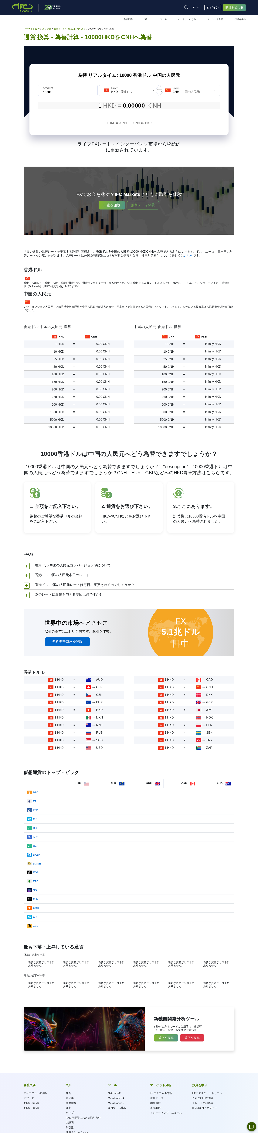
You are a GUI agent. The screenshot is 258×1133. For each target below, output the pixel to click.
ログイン (213, 7)
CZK (99, 694)
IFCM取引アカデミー (204, 1107)
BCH (36, 828)
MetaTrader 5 (116, 1102)
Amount (48, 88)
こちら (188, 255)
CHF (99, 687)
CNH (209, 687)
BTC (35, 792)
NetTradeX (114, 1093)
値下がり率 (192, 1037)
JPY (209, 710)
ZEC (35, 925)
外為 (68, 1093)
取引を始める (234, 7)
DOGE (37, 863)
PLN (209, 725)
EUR (99, 702)
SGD (99, 740)
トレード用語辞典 (202, 1102)
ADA (35, 836)
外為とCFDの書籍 (203, 1098)
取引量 (70, 1127)
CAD (209, 679)
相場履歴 (155, 1102)
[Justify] (186, 7)
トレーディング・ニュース (166, 1112)
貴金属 (70, 1098)
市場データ (156, 1098)
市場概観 (155, 1107)
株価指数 (71, 1102)
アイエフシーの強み (35, 1093)
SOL (35, 890)
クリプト (71, 1112)
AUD (99, 679)
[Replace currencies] (159, 90)
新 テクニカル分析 (161, 1093)
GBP (209, 702)
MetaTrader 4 (116, 1098)
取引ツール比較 (117, 1107)
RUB (99, 732)
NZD (99, 725)
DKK (209, 694)
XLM (36, 899)
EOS (36, 872)
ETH (35, 801)
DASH (36, 854)
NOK (209, 717)
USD (99, 747)
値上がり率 (166, 1037)
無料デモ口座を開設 (67, 641)
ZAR (209, 747)
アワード (29, 1098)
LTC (35, 810)
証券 (68, 1107)
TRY (209, 740)
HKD (99, 710)
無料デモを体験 (143, 205)
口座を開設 (111, 205)
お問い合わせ (31, 1102)
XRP (35, 819)
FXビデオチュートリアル (207, 1093)
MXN (99, 717)
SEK (209, 732)
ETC (35, 881)
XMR (36, 908)
